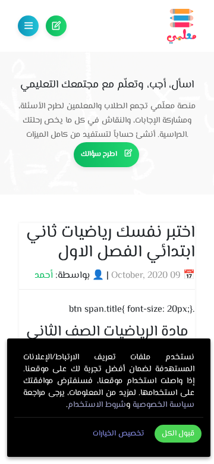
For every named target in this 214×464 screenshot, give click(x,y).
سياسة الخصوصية (163, 405)
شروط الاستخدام (97, 405)
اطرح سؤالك (56, 25)
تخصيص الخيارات (118, 434)
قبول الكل (178, 434)
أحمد (43, 275)
